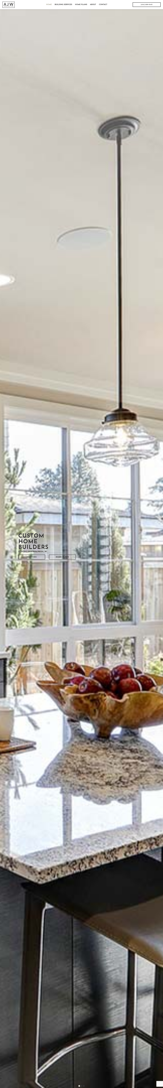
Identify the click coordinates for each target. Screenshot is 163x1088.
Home (49, 4)
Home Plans (81, 4)
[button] (79, 1086)
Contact (103, 4)
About (93, 4)
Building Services (63, 4)
